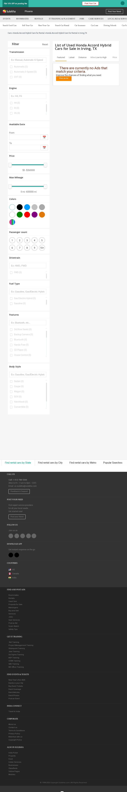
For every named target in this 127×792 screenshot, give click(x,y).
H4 (17, 103)
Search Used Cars (10, 25)
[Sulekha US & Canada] (9, 11)
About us (12, 724)
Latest (71, 57)
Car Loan (94, 25)
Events (6, 19)
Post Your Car (90, 3)
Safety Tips (13, 629)
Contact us (13, 727)
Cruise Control (22, 355)
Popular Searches (112, 462)
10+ (42, 248)
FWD (18, 272)
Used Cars (13, 601)
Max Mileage (16, 177)
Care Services (96, 19)
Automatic (21, 66)
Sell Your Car (27, 25)
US (13, 570)
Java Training (14, 652)
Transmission (16, 51)
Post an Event (14, 699)
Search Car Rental (62, 25)
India (14, 578)
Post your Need (17, 517)
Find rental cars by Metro (83, 462)
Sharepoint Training (17, 648)
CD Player (20, 350)
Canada (15, 574)
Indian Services (15, 762)
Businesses (13, 765)
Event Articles (14, 692)
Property (12, 756)
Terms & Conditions (17, 731)
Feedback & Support (19, 491)
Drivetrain (14, 257)
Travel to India (14, 711)
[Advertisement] (29, 437)
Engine (13, 88)
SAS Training (14, 664)
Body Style (15, 366)
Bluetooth (20, 339)
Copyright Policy (15, 740)
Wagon (19, 391)
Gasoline (20, 303)
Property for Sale (15, 604)
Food (11, 759)
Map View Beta (15, 582)
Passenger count (18, 232)
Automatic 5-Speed (25, 72)
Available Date (17, 124)
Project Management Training (21, 645)
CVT (18, 77)
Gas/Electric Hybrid (25, 298)
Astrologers (13, 608)
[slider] (10, 165)
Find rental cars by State (18, 462)
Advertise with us (15, 737)
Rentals (39, 19)
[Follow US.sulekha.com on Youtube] (34, 536)
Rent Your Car (44, 25)
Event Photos (14, 695)
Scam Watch (14, 626)
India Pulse (13, 753)
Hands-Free (21, 345)
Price (11, 155)
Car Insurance (80, 25)
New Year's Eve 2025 (17, 680)
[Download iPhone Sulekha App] (11, 555)
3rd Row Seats (23, 329)
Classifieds (13, 768)
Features (14, 314)
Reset (45, 44)
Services (12, 614)
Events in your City (16, 683)
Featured (61, 57)
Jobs (81, 19)
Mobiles (12, 775)
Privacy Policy (14, 734)
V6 (17, 113)
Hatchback (21, 402)
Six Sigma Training (16, 655)
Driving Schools (110, 25)
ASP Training (14, 658)
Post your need (114, 11)
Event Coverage (15, 689)
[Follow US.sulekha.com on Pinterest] (22, 536)
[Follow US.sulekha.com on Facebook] (11, 536)
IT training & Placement (62, 19)
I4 (16, 108)
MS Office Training (16, 667)
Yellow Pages (14, 771)
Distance (82, 57)
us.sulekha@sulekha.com (25, 486)
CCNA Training (14, 661)
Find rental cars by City (50, 462)
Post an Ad (63, 78)
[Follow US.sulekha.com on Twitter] (16, 536)
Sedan (19, 381)
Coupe (19, 386)
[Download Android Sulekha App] (16, 555)
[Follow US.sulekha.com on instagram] (28, 536)
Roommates (22, 19)
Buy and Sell (14, 611)
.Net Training (14, 642)
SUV (18, 396)
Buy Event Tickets (16, 686)
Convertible (21, 407)
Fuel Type (14, 283)
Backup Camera (23, 334)
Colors (12, 199)
